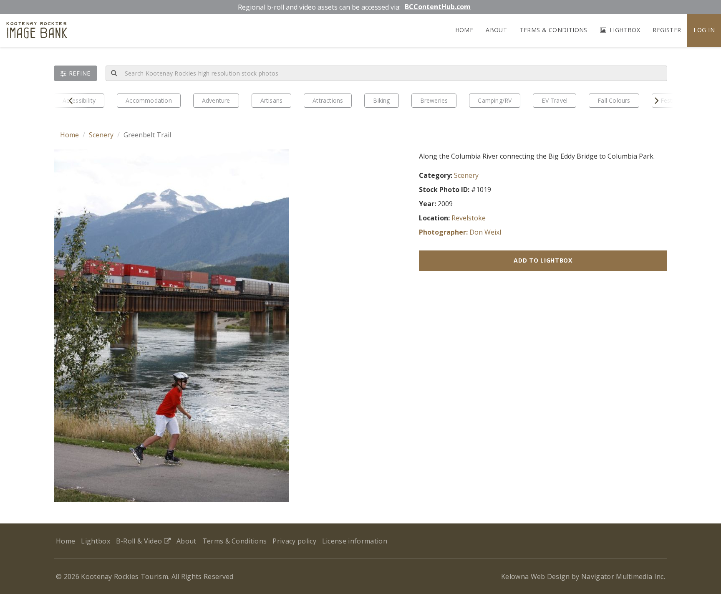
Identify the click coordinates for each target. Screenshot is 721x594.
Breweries (434, 100)
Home (464, 30)
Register (667, 30)
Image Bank (37, 31)
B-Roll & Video (140, 541)
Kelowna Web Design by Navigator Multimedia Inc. (583, 576)
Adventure (216, 100)
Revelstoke (468, 217)
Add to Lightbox (543, 260)
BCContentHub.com (438, 6)
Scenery (101, 134)
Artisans (271, 100)
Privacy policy (294, 541)
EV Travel (554, 100)
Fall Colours (613, 100)
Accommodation (149, 100)
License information (354, 541)
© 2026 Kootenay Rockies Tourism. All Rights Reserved (145, 576)
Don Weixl (485, 232)
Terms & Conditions (553, 30)
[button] (75, 73)
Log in (704, 30)
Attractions (328, 100)
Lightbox (624, 30)
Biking (381, 100)
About (496, 30)
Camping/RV (495, 100)
